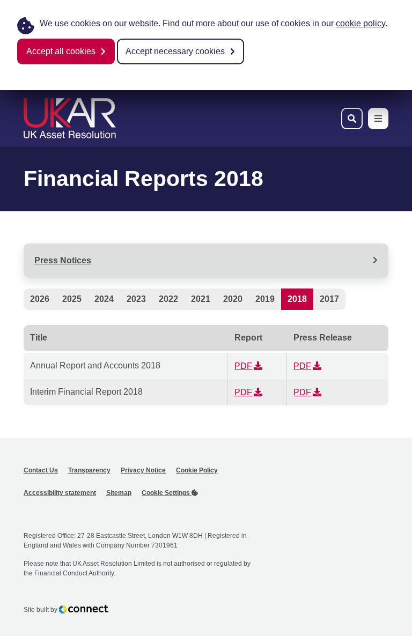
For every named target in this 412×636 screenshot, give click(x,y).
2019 (265, 299)
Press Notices (62, 260)
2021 (200, 299)
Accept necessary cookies (175, 51)
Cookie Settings (167, 493)
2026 (39, 299)
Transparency (89, 470)
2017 (329, 299)
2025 (72, 299)
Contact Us (41, 470)
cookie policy (360, 23)
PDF (243, 366)
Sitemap (118, 493)
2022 (168, 299)
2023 (136, 299)
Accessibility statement (60, 493)
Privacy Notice (143, 470)
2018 (297, 299)
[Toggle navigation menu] (378, 118)
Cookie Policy (197, 470)
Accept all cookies (60, 51)
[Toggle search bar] (352, 118)
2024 (104, 299)
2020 (232, 299)
